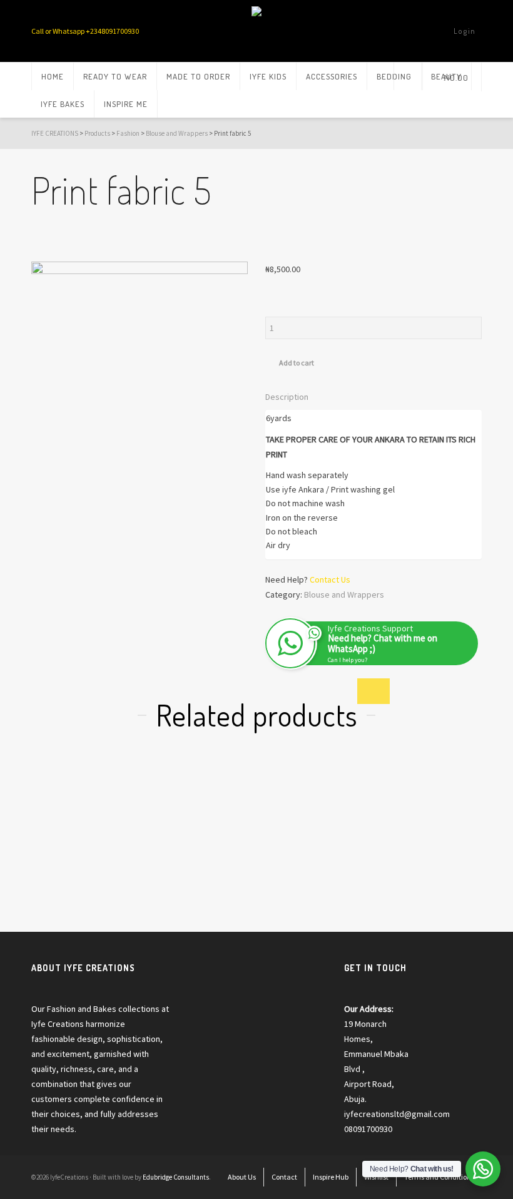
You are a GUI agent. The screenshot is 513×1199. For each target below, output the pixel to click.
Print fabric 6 (410, 865)
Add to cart (296, 362)
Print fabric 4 (297, 865)
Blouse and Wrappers (344, 594)
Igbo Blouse (182, 880)
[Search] (408, 76)
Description (286, 396)
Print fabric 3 (72, 865)
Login (464, 31)
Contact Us (330, 579)
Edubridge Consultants (176, 1177)
